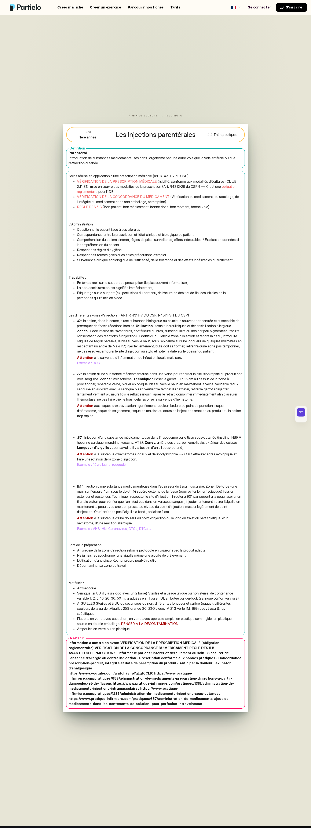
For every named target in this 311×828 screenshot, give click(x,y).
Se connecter (259, 7)
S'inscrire (294, 7)
